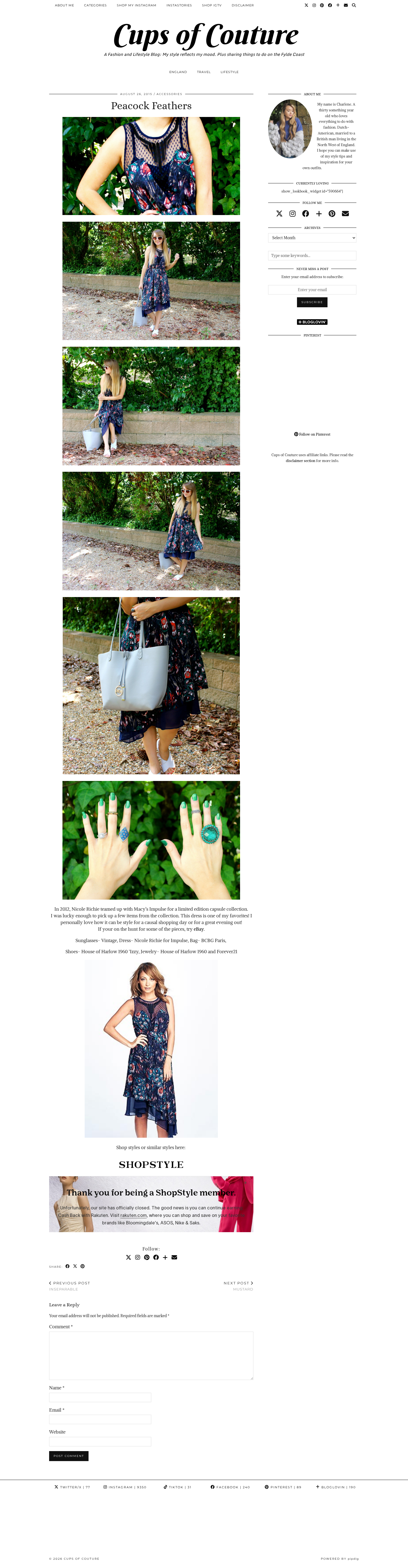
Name (56, 1388)
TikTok (180, 1487)
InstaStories (179, 5)
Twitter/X (74, 1487)
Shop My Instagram (137, 5)
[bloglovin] (319, 213)
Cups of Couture (204, 34)
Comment (61, 1327)
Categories (95, 5)
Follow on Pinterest (314, 434)
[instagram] (292, 213)
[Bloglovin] (338, 5)
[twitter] (279, 213)
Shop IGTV (212, 5)
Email (56, 1410)
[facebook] (305, 213)
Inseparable (69, 1286)
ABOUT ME (64, 5)
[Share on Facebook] (68, 1266)
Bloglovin (338, 1487)
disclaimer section (300, 460)
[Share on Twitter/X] (75, 1266)
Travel (204, 72)
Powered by (340, 1559)
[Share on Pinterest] (83, 1266)
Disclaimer (243, 5)
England (178, 72)
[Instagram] (314, 5)
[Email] (346, 5)
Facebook (232, 1487)
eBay (199, 929)
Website (57, 1432)
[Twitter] (306, 5)
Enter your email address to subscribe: (312, 276)
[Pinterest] (322, 5)
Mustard (238, 1286)
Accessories (169, 94)
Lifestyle (230, 72)
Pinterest (285, 1487)
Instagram (127, 1487)
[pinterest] (332, 213)
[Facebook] (330, 5)
